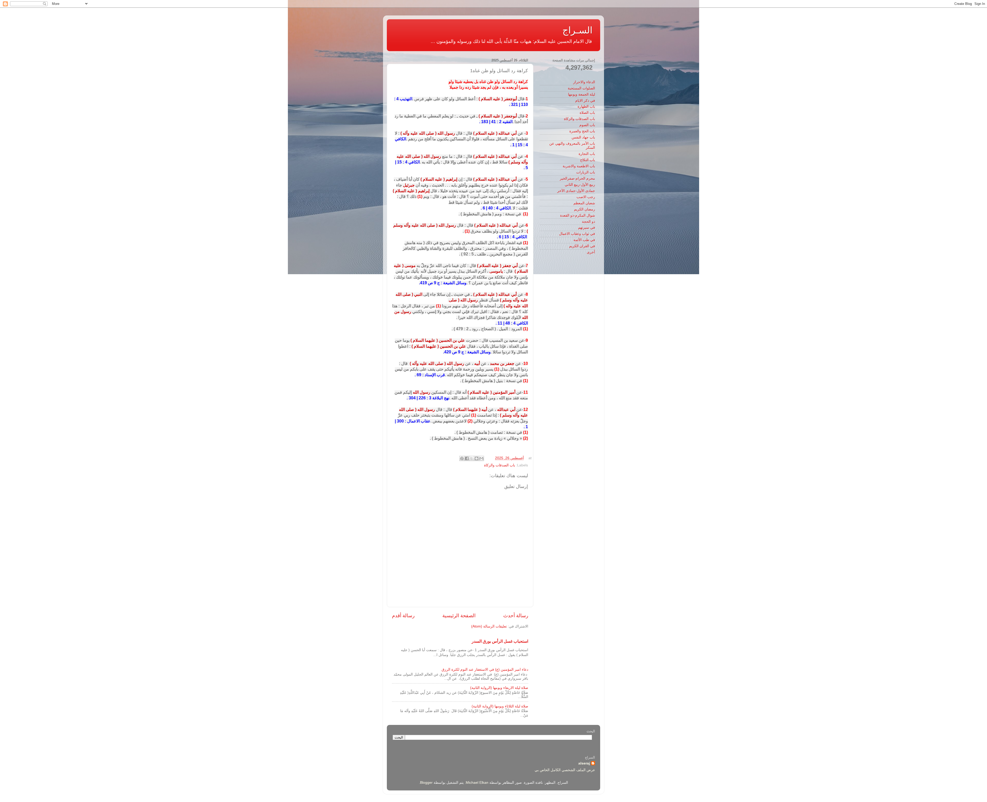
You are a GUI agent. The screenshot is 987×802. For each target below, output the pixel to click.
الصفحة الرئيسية (459, 615)
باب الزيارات (585, 172)
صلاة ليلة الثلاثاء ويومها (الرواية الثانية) (500, 706)
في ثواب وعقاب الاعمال (577, 234)
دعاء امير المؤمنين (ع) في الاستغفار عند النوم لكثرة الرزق (485, 669)
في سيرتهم (586, 227)
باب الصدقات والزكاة (499, 465)
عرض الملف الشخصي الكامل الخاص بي (565, 770)
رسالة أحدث (515, 615)
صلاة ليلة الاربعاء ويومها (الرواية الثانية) (499, 688)
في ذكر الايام (585, 101)
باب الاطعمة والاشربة (579, 166)
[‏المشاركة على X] (471, 458)
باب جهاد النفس (583, 137)
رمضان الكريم (584, 209)
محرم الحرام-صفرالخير (577, 178)
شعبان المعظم (584, 203)
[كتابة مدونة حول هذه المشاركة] (476, 458)
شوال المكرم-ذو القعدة (577, 215)
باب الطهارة (586, 106)
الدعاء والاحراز (584, 82)
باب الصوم (587, 125)
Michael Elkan (477, 783)
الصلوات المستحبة (581, 88)
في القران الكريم (582, 246)
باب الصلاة (587, 113)
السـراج (577, 30)
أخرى (591, 252)
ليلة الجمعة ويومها (581, 94)
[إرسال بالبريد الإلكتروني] (481, 458)
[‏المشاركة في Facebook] (466, 458)
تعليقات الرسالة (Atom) (489, 626)
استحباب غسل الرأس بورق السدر (500, 641)
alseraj (584, 763)
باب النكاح (587, 160)
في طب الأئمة (584, 240)
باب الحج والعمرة (582, 131)
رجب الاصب (586, 197)
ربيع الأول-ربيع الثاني (580, 185)
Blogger (426, 783)
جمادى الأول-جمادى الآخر (576, 191)
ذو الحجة (588, 222)
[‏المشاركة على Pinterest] (461, 458)
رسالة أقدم (403, 615)
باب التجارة (587, 154)
